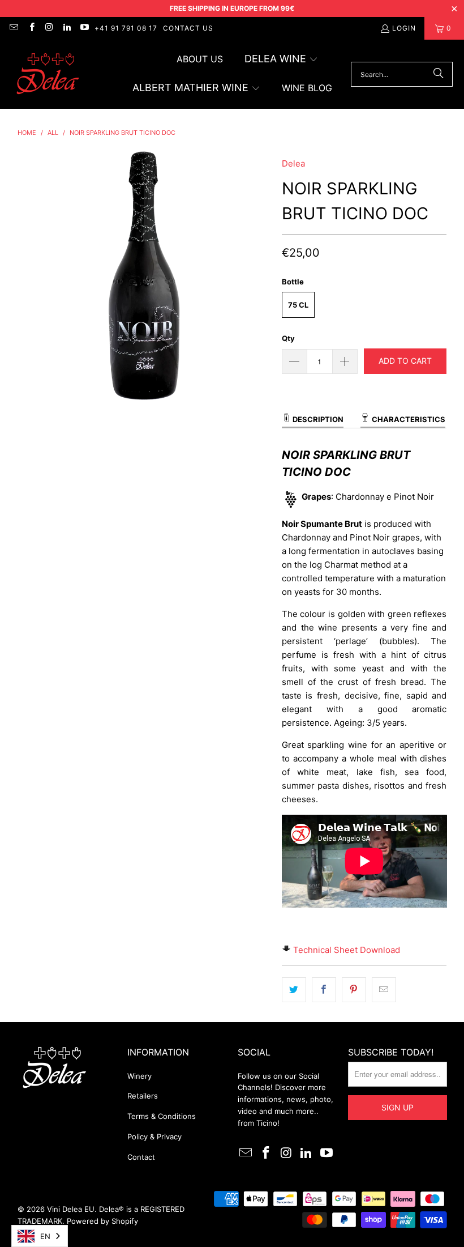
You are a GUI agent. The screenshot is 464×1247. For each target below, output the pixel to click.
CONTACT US (188, 28)
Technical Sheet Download (346, 949)
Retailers (142, 1095)
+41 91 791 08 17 (125, 28)
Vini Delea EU (70, 1209)
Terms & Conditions (161, 1116)
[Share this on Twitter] (294, 989)
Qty (288, 338)
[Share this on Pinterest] (354, 989)
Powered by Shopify (102, 1220)
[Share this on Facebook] (324, 989)
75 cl (298, 304)
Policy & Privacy (154, 1136)
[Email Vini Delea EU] (13, 28)
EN (45, 1236)
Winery (139, 1075)
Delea (293, 163)
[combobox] (39, 1236)
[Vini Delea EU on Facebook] (31, 28)
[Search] (438, 74)
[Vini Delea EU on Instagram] (49, 28)
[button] (281, 59)
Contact (141, 1156)
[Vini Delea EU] (48, 74)
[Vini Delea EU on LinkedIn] (66, 28)
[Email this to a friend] (384, 989)
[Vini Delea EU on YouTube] (84, 28)
